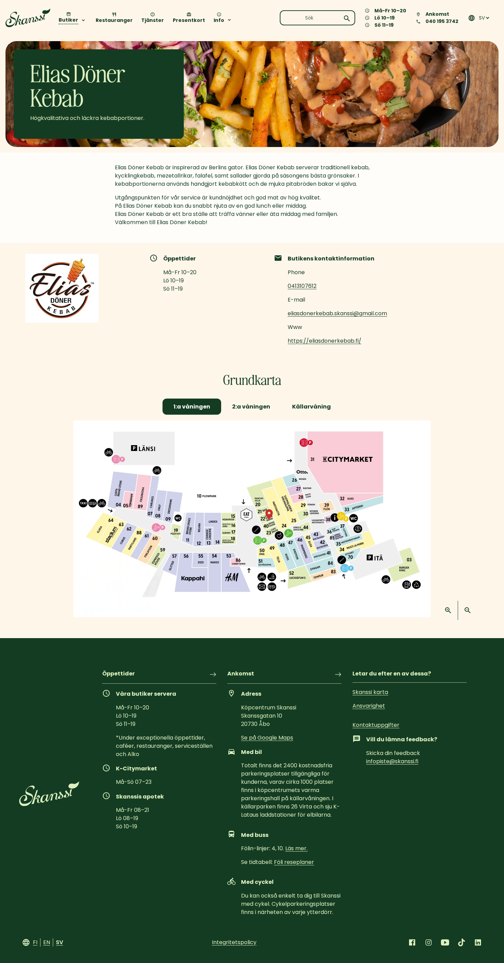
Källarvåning (311, 407)
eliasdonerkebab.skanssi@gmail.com (337, 313)
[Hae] (347, 18)
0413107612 (302, 286)
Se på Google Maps (267, 738)
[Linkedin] (478, 942)
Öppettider (118, 674)
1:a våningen (191, 407)
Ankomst (240, 674)
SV (59, 942)
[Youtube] (445, 942)
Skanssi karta (370, 692)
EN (46, 942)
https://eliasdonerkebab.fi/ (324, 341)
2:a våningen (251, 407)
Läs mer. (296, 848)
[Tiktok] (461, 942)
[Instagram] (428, 942)
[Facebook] (412, 942)
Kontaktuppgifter (375, 725)
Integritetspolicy (234, 942)
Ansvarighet (368, 706)
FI (35, 942)
